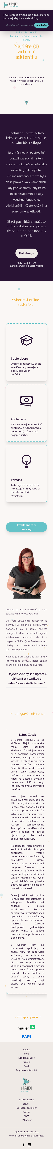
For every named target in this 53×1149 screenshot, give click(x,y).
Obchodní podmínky (26, 1107)
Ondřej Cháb (24, 1135)
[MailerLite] (26, 1027)
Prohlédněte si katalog (26, 526)
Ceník (26, 1066)
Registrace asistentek (26, 1070)
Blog (26, 1053)
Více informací (12, 25)
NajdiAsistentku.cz (23, 1131)
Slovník (26, 1103)
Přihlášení (27, 1120)
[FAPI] (26, 1036)
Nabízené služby (26, 1057)
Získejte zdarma (26, 1099)
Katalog (26, 1049)
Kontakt (26, 1062)
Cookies (26, 1112)
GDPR (26, 1116)
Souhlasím (41, 25)
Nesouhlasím (27, 25)
